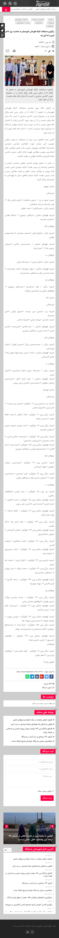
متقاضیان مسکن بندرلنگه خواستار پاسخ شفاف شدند (31, 741)
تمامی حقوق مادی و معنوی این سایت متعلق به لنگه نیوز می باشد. (34, 926)
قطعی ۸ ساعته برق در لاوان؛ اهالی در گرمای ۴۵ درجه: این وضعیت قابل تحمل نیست (31, 837)
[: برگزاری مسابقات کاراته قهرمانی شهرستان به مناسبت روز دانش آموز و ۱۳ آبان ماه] (7, 51)
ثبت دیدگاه (47, 798)
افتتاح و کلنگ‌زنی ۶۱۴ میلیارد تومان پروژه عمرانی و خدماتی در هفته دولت (28, 875)
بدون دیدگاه (47, 687)
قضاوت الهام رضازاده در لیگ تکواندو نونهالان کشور (32, 719)
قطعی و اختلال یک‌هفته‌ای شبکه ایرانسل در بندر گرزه (31, 724)
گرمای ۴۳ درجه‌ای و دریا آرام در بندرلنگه (36, 736)
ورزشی (50, 26)
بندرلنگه (39, 22)
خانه (50, 19)
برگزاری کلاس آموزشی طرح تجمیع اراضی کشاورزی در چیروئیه (28, 904)
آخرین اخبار (38, 19)
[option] (29, 828)
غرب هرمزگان (23, 22)
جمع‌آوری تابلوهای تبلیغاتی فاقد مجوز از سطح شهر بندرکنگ (29, 897)
